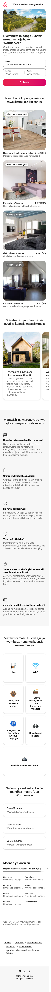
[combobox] (24, 64)
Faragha (19, 978)
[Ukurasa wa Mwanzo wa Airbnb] (5, 4)
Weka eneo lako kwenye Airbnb (28, 4)
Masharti (29, 978)
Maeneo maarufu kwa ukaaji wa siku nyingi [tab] (22, 869)
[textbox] (13, 74)
